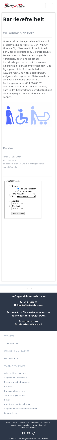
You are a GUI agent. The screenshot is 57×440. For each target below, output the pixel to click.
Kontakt (13, 425)
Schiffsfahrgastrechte (14, 395)
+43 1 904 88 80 (10, 160)
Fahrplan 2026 (11, 358)
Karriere (8, 386)
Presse (7, 400)
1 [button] (27, 288)
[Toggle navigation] (49, 5)
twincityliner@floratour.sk (30, 324)
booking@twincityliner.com (30, 305)
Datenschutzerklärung (14, 391)
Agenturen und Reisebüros (17, 404)
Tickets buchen (11, 343)
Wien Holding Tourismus (15, 373)
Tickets (14, 423)
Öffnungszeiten (36, 423)
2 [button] (31, 288)
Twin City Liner (42, 438)
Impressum (22, 425)
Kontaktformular (10, 167)
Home (8, 423)
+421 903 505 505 (30, 321)
